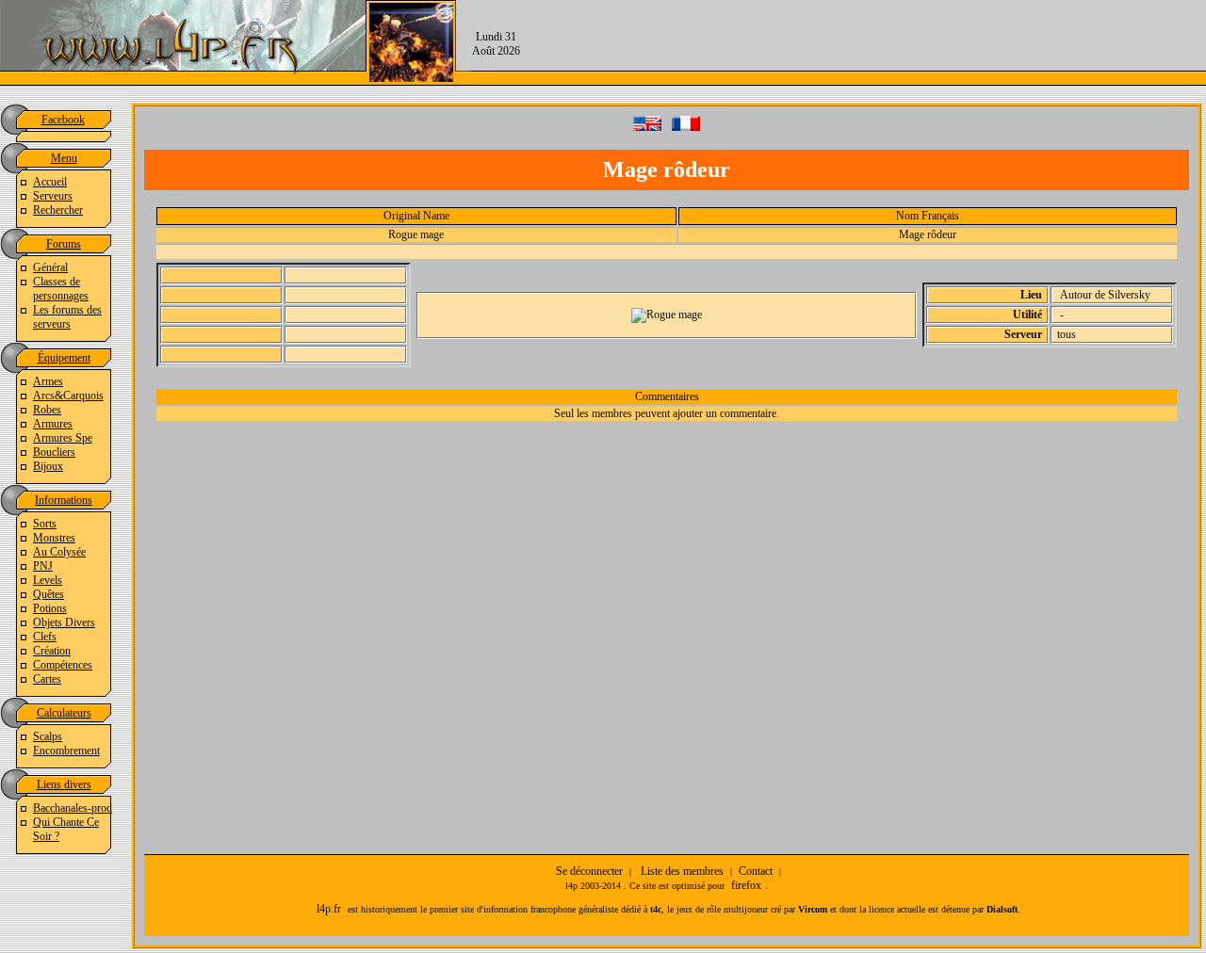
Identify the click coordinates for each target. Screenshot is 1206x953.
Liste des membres (682, 871)
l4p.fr (329, 908)
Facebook (63, 119)
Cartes (47, 679)
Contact (756, 871)
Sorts (45, 523)
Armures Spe (62, 437)
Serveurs (53, 195)
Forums (63, 243)
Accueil (50, 181)
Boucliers (54, 452)
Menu (64, 158)
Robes (47, 409)
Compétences (62, 664)
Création (52, 650)
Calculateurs (64, 712)
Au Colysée (59, 551)
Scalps (47, 736)
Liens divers (64, 784)
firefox (746, 885)
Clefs (45, 636)
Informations (63, 500)
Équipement (64, 357)
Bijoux (48, 466)
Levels (47, 580)
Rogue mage (416, 234)
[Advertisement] (863, 42)
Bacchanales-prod (72, 808)
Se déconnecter (589, 871)
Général (50, 267)
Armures (53, 423)
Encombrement (66, 750)
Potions (50, 608)
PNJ (43, 566)
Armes (48, 381)
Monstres (54, 537)
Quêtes (48, 594)
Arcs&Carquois (68, 395)
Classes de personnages (61, 288)
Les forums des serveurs (67, 317)
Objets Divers (64, 622)
